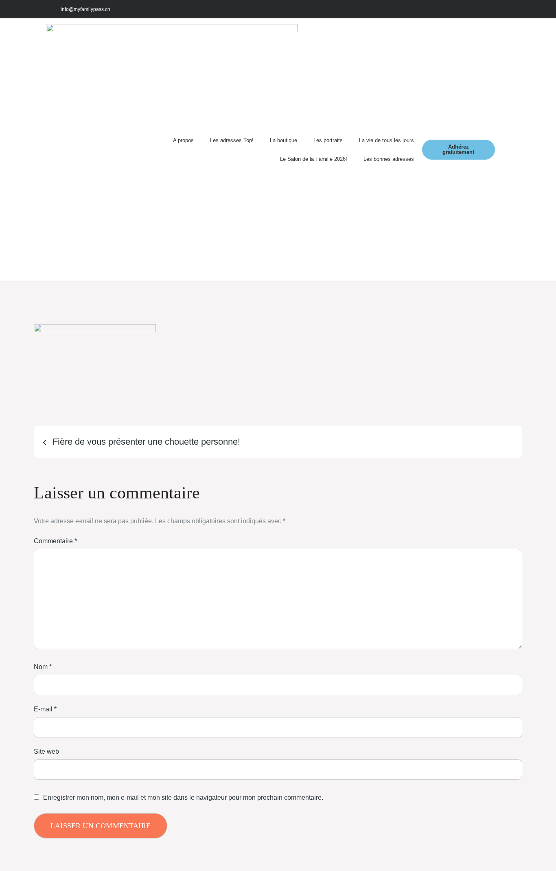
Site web (46, 751)
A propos (183, 140)
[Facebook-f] (446, 9)
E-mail (45, 709)
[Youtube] (482, 9)
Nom (43, 666)
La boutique (283, 140)
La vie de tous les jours (386, 140)
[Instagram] (464, 9)
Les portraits (328, 140)
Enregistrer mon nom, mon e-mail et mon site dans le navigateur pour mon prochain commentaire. (183, 797)
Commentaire (55, 541)
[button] (502, 149)
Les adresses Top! (232, 140)
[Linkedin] (501, 9)
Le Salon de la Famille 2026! (313, 159)
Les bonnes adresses (388, 159)
